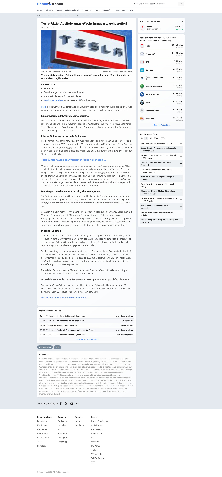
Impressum (42, 421)
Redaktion (62, 421)
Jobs (39, 441)
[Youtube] (71, 404)
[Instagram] (77, 404)
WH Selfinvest (97, 458)
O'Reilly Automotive (154, 86)
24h (150, 138)
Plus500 (95, 441)
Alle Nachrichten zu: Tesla (87, 339)
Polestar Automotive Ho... (154, 78)
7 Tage (156, 138)
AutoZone (150, 119)
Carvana (149, 70)
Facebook (62, 433)
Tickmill (95, 450)
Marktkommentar (45, 347)
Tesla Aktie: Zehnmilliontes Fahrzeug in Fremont (66, 334)
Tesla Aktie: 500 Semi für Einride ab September (65, 316)
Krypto (88, 10)
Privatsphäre (43, 437)
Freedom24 (96, 433)
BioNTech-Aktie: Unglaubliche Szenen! (156, 143)
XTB (93, 462)
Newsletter (42, 445)
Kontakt (78, 421)
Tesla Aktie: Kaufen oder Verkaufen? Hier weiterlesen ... (73, 160)
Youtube (62, 425)
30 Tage (164, 138)
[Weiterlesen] (181, 143)
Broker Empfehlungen (124, 10)
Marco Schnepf (127, 325)
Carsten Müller (127, 320)
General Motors (152, 94)
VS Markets (96, 454)
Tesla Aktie (40, 16)
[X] (66, 404)
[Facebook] (60, 404)
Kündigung (80, 425)
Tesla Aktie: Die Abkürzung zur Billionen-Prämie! (66, 320)
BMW (148, 103)
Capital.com (96, 429)
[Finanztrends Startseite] (50, 5)
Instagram (62, 437)
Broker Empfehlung (100, 421)
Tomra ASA (150, 54)
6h (142, 138)
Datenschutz (43, 433)
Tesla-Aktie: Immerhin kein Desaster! (61, 325)
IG (92, 437)
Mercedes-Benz (152, 111)
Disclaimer (42, 429)
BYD (147, 62)
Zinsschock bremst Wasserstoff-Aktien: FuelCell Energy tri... (157, 171)
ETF (96, 10)
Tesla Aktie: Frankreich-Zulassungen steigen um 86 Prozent (70, 330)
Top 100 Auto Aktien (162, 125)
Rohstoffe (107, 10)
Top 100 (59, 10)
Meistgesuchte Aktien (74, 10)
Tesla (57, 347)
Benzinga (66, 71)
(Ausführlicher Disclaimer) (49, 394)
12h (146, 138)
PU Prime (95, 445)
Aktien (48, 10)
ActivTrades (96, 425)
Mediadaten (42, 425)
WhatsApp (62, 441)
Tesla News (50, 16)
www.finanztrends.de (124, 316)
